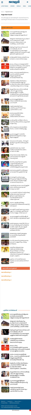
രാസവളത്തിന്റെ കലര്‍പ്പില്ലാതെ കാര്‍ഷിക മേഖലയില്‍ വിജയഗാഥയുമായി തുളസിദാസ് (18, 33)
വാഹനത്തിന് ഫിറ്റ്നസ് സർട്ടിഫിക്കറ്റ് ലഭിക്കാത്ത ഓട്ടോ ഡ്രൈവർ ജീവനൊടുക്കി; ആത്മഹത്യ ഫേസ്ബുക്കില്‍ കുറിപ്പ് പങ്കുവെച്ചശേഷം (20, 196)
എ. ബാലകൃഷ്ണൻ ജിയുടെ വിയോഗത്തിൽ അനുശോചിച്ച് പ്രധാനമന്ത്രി (18, 100)
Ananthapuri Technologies (14, 407)
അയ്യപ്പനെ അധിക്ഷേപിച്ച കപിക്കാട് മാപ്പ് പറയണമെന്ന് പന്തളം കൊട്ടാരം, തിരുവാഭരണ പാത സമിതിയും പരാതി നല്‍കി (19, 41)
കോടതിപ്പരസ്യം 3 (6, 280)
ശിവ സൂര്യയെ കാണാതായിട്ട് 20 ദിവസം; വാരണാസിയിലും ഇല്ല (18, 128)
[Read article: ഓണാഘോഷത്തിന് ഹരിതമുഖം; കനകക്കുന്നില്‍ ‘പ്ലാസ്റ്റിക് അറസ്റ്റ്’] (5, 172)
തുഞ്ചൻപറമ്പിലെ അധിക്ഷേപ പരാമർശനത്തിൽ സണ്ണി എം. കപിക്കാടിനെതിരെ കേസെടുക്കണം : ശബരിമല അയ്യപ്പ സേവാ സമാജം (20, 83)
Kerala (19, 6)
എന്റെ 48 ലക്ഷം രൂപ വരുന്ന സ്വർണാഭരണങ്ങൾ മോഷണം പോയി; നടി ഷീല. (18, 149)
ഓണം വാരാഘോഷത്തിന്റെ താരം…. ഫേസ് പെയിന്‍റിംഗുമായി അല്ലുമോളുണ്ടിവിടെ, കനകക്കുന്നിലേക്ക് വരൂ (19, 75)
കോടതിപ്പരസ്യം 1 (6, 272)
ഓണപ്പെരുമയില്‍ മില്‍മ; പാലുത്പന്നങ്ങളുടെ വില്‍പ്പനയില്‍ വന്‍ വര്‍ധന (17, 114)
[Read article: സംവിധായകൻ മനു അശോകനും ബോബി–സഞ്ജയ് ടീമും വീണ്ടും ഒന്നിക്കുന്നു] (5, 242)
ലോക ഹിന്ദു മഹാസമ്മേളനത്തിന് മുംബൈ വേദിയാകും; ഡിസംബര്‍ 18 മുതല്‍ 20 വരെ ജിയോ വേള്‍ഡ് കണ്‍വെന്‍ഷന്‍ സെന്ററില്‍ (20, 66)
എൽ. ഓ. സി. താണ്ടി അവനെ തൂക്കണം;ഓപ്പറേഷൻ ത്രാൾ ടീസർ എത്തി (19, 260)
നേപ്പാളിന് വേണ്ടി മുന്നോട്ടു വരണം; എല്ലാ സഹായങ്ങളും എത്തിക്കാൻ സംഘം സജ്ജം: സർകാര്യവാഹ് (19, 211)
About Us (3, 401)
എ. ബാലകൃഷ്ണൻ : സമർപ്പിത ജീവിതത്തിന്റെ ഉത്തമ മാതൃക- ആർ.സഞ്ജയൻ (18, 135)
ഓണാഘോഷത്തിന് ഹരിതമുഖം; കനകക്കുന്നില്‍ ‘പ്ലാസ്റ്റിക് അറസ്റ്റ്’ (19, 171)
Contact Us (9, 401)
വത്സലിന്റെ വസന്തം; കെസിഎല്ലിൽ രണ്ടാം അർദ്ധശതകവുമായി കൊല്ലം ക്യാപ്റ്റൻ (19, 187)
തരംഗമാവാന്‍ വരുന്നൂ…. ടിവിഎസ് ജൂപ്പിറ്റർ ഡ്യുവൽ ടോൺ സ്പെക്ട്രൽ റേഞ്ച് (19, 142)
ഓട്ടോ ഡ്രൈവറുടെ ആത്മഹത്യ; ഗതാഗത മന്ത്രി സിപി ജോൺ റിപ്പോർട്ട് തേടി (18, 156)
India (24, 6)
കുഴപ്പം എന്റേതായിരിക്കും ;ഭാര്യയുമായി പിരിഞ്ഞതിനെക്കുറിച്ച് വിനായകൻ (19, 204)
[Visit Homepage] (14, 2)
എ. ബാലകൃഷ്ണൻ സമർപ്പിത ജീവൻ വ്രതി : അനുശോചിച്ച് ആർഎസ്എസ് (20, 217)
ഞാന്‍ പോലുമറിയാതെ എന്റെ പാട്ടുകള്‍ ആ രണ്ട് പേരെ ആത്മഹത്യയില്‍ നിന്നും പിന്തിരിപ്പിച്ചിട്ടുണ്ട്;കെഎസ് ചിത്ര (19, 164)
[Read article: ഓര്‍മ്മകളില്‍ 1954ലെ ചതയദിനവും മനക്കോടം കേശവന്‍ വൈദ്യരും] (5, 59)
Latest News (4, 6)
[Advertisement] (15, 294)
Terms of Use (18, 401)
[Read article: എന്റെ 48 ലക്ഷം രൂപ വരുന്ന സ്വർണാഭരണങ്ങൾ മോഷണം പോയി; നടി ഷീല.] (5, 150)
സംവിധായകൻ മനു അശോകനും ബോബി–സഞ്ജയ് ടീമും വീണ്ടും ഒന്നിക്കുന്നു (19, 242)
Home (2, 11)
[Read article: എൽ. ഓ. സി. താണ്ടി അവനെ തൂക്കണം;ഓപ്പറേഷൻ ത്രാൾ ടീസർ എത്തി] (5, 261)
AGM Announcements (14, 403)
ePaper (12, 6)
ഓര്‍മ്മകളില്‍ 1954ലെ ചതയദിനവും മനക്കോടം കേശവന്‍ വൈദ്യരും (19, 58)
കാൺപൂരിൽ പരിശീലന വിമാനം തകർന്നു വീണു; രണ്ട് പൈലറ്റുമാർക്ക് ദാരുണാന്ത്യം (20, 121)
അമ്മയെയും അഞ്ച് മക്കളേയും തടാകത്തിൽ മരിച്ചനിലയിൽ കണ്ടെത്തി (18, 235)
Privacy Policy (4, 403)
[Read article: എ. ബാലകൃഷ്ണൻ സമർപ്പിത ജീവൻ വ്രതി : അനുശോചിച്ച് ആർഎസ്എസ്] (5, 218)
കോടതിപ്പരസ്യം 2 (6, 276)
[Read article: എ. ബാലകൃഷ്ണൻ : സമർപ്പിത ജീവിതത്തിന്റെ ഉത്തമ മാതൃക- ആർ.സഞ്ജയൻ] (5, 136)
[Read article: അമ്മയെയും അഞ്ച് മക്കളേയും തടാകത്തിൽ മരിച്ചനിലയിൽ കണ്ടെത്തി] (5, 235)
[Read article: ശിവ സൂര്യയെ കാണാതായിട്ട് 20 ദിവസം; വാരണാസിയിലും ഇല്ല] (5, 129)
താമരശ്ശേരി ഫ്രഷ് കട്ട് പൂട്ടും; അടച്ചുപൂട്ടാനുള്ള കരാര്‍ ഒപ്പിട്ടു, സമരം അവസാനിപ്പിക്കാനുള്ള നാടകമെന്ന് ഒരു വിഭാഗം (18, 179)
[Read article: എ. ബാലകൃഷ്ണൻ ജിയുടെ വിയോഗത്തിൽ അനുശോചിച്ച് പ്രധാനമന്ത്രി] (5, 101)
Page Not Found (8, 11)
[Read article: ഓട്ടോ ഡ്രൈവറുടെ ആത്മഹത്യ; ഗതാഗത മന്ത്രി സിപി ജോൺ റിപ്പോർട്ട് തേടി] (5, 157)
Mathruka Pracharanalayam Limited (9, 406)
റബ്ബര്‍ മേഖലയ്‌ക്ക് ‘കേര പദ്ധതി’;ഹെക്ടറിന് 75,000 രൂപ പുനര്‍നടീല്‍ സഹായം (18, 107)
